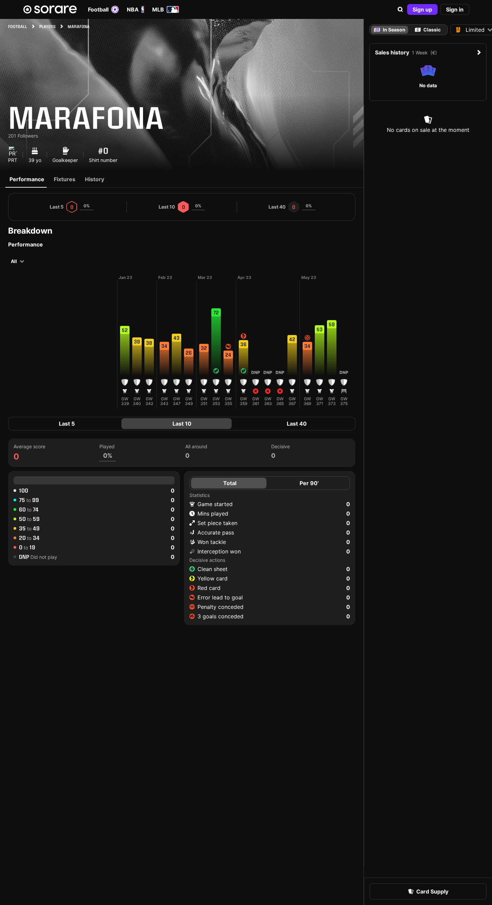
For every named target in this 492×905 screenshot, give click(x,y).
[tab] (428, 29)
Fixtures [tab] (64, 179)
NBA (133, 9)
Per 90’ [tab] (309, 483)
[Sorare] (50, 9)
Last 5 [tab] (67, 423)
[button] (400, 9)
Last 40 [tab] (297, 423)
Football (98, 9)
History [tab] (94, 179)
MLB (158, 9)
